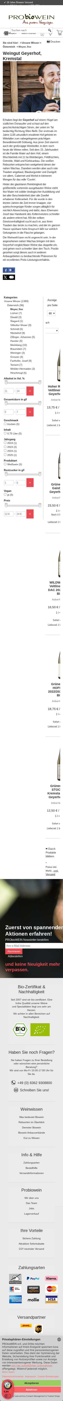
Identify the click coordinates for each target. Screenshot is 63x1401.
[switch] (8, 1396)
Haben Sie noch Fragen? (32, 1052)
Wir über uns (31, 1197)
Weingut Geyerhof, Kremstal (22, 56)
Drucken (55, 41)
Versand (50, 874)
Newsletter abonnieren (46, 13)
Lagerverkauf (31, 1213)
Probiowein (31, 1190)
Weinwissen (31, 1109)
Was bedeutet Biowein (31, 1117)
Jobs (31, 1208)
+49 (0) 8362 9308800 (34, 1083)
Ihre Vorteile (31, 1230)
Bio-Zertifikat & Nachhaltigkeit (31, 989)
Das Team (31, 1203)
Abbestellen (15, 956)
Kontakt (19, 13)
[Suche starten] (49, 30)
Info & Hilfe (31, 1154)
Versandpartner (31, 1317)
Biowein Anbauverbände (31, 1132)
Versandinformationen (31, 1173)
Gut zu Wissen (31, 1138)
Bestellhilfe (31, 1168)
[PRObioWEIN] (31, 15)
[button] (9, 270)
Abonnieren (13, 951)
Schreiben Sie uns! (34, 1090)
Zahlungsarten (31, 1162)
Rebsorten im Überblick (31, 1122)
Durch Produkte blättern (51, 852)
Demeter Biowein (31, 1127)
